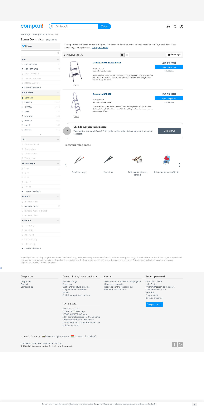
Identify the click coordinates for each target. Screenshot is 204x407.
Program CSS (152, 295)
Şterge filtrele (51, 40)
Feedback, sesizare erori (115, 289)
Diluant (65, 292)
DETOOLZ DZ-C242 (71, 308)
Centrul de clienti (154, 281)
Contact (24, 284)
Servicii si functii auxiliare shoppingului (122, 281)
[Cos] (175, 26)
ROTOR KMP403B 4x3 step (74, 314)
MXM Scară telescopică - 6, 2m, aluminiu (81, 317)
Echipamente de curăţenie (166, 172)
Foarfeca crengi (79, 172)
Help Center (151, 284)
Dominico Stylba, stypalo (57, 336)
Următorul (169, 130)
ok (57, 52)
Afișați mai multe (100, 47)
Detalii (76, 85)
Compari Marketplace (156, 289)
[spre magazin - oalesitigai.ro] (78, 71)
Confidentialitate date (31, 343)
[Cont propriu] (181, 26)
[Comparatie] (168, 26)
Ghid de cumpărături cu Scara (90, 126)
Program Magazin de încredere (160, 287)
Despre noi (26, 281)
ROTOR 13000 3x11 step (73, 311)
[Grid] (126, 55)
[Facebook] (174, 344)
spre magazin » (169, 67)
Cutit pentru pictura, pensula (137, 173)
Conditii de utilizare (52, 343)
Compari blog (27, 287)
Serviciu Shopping (154, 298)
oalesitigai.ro (169, 71)
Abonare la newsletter (114, 284)
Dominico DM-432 (102, 94)
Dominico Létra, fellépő (85, 336)
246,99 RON (169, 62)
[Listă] (122, 55)
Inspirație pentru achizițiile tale (118, 287)
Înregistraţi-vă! (154, 304)
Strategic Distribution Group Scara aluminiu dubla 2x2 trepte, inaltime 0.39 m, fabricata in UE (81, 322)
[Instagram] (180, 344)
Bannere (150, 292)
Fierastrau (108, 172)
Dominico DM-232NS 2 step (107, 62)
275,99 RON (169, 94)
